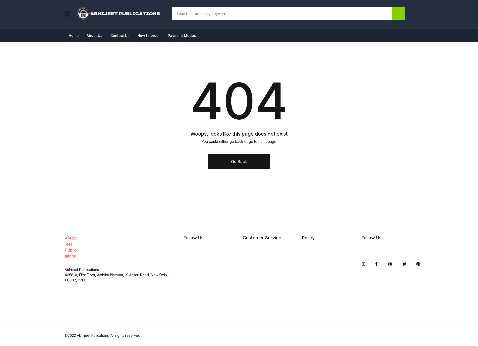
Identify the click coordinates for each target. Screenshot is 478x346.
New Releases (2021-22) (30, 30)
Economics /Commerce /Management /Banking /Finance (43, 72)
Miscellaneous (20, 152)
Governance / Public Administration (41, 113)
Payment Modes (182, 35)
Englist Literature (23, 100)
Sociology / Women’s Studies (34, 236)
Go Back (239, 161)
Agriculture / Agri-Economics (35, 43)
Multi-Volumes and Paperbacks (36, 165)
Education (16, 88)
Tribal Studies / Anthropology (35, 262)
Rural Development (25, 223)
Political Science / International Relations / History (47, 194)
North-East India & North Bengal (38, 178)
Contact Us (119, 35)
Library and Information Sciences (39, 139)
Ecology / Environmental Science (38, 56)
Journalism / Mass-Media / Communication (48, 126)
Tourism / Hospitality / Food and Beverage (47, 249)
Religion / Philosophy (27, 210)
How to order (148, 35)
